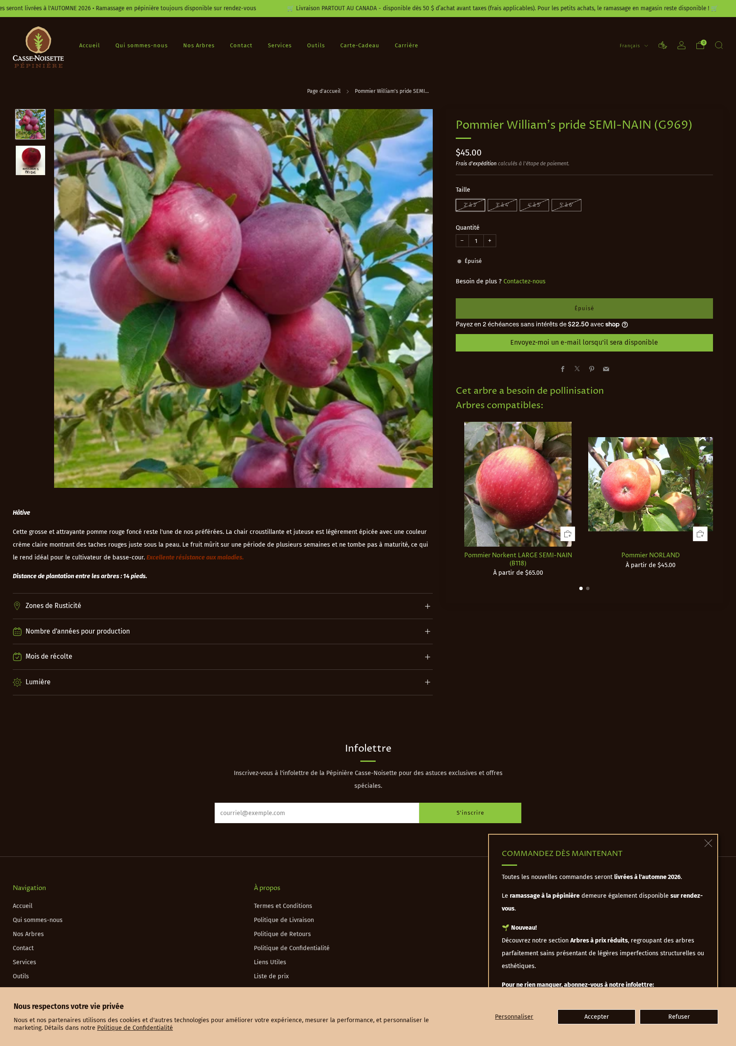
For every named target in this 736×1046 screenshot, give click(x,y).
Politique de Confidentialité (135, 1028)
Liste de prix (271, 976)
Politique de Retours (282, 934)
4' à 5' (534, 204)
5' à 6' (566, 204)
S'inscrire (470, 813)
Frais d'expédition (476, 163)
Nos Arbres (199, 45)
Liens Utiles (270, 962)
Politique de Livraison (284, 920)
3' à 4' (502, 204)
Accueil (89, 45)
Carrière (406, 45)
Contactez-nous (524, 281)
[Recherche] (719, 45)
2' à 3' (470, 204)
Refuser (679, 1016)
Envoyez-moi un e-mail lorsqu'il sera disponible (584, 342)
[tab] (581, 588)
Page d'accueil (324, 91)
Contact (241, 45)
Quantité (468, 227)
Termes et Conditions (283, 906)
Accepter (596, 1016)
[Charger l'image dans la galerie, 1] (30, 124)
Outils (316, 45)
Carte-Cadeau (360, 45)
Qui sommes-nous (141, 45)
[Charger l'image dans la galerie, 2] (30, 160)
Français (631, 46)
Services (280, 45)
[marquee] (368, 8)
